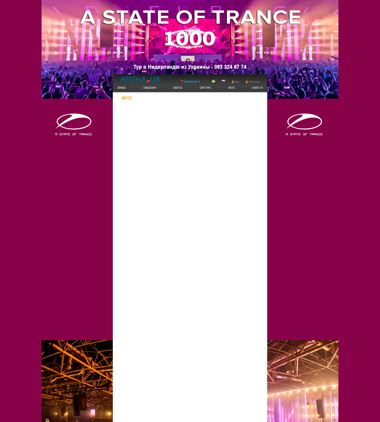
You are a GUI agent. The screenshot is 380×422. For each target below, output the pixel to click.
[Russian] (223, 81)
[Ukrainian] (213, 81)
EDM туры (205, 88)
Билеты (177, 88)
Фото (231, 88)
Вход (237, 81)
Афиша (121, 88)
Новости (257, 88)
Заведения (149, 88)
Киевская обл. (191, 81)
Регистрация (254, 81)
